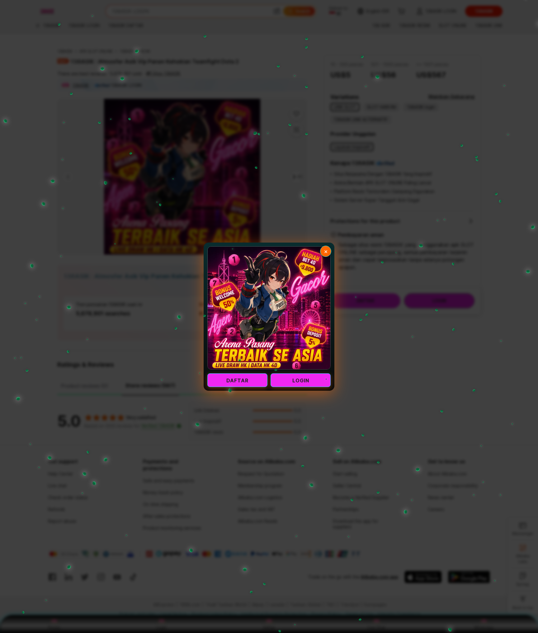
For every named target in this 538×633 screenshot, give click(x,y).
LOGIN (300, 380)
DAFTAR (237, 380)
